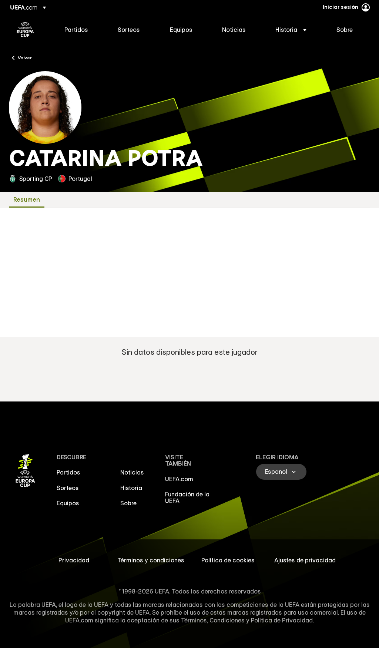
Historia (131, 488)
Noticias (132, 472)
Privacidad (73, 560)
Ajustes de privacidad (305, 560)
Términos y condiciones (150, 560)
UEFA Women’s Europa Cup (25, 29)
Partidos (68, 472)
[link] (76, 30)
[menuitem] (82, 30)
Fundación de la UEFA (187, 497)
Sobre (128, 503)
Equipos (68, 503)
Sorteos (68, 488)
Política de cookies (228, 560)
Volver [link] (25, 57)
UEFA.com (179, 479)
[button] (291, 30)
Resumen (26, 199)
